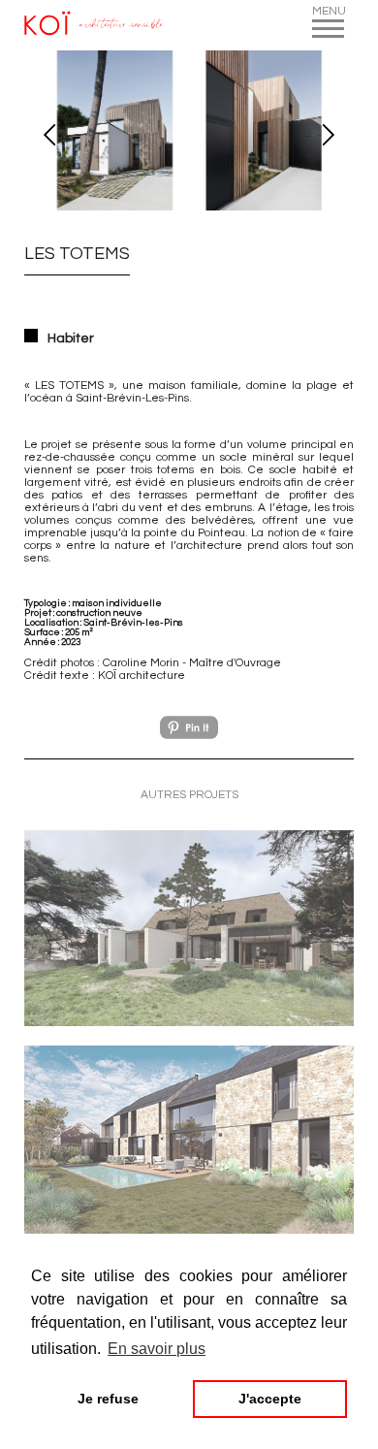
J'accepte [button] (269, 1398)
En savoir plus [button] (156, 1348)
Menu (328, 11)
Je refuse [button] (108, 1398)
